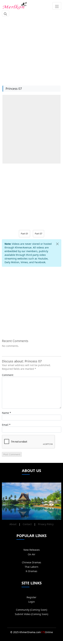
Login (31, 601)
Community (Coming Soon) (31, 609)
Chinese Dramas (31, 562)
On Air (31, 554)
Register (31, 597)
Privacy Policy (46, 524)
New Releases (31, 549)
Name (5, 412)
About (12, 524)
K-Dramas (31, 571)
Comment (7, 375)
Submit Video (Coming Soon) (31, 614)
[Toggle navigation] (56, 5)
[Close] (57, 243)
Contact (27, 524)
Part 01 (24, 233)
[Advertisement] (31, 49)
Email (5, 424)
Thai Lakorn (31, 566)
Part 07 (38, 233)
